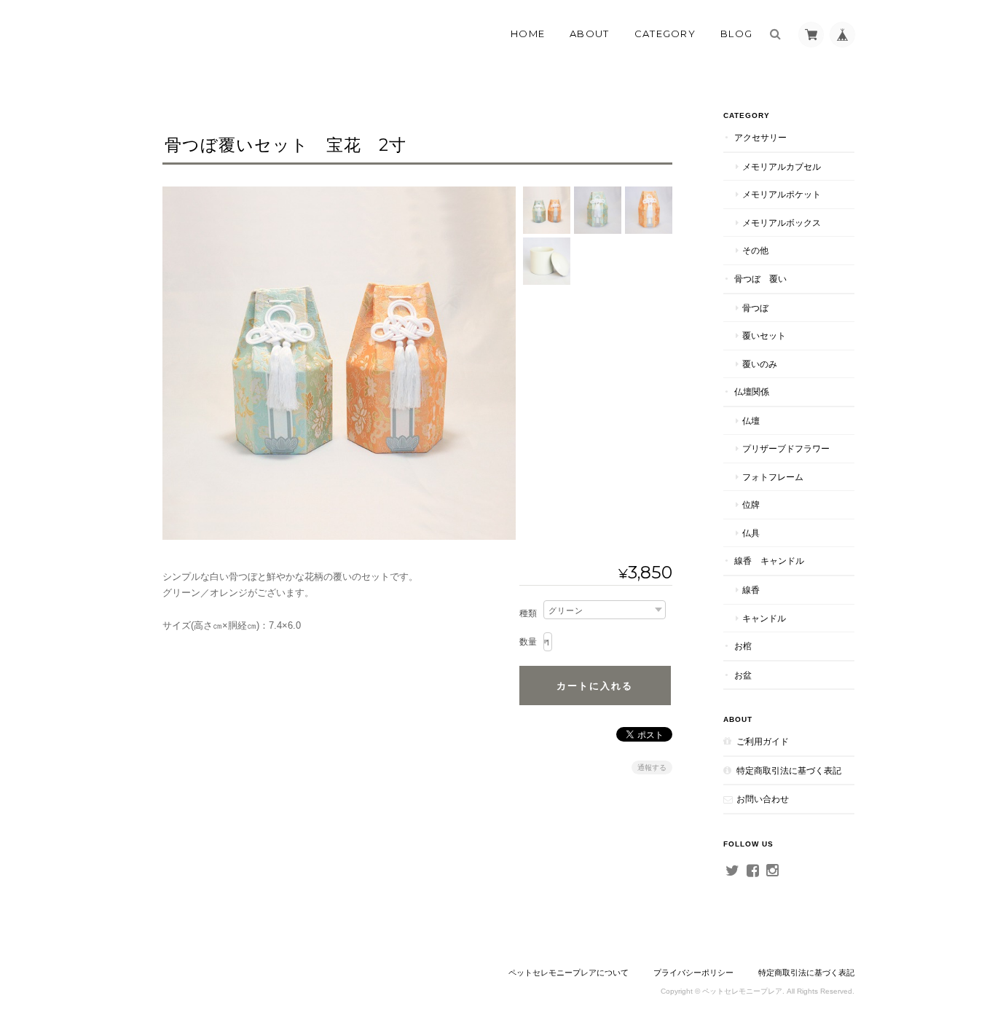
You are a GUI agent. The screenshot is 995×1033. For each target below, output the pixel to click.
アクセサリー (760, 137)
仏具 (751, 533)
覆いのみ (759, 364)
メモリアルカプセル (781, 166)
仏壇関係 (751, 391)
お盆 (743, 675)
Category (665, 33)
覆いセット (764, 335)
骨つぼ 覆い (760, 278)
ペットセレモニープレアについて (568, 972)
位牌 (751, 504)
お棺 (743, 646)
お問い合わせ (762, 799)
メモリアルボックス (781, 222)
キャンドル (764, 618)
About (590, 33)
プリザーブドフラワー (786, 448)
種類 (528, 613)
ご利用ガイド (762, 741)
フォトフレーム (772, 477)
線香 (751, 589)
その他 (755, 250)
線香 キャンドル (769, 560)
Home (528, 33)
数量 (528, 642)
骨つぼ (755, 308)
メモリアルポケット (781, 194)
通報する (651, 767)
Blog (736, 33)
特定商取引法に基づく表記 (788, 770)
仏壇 (751, 420)
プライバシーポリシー (693, 972)
